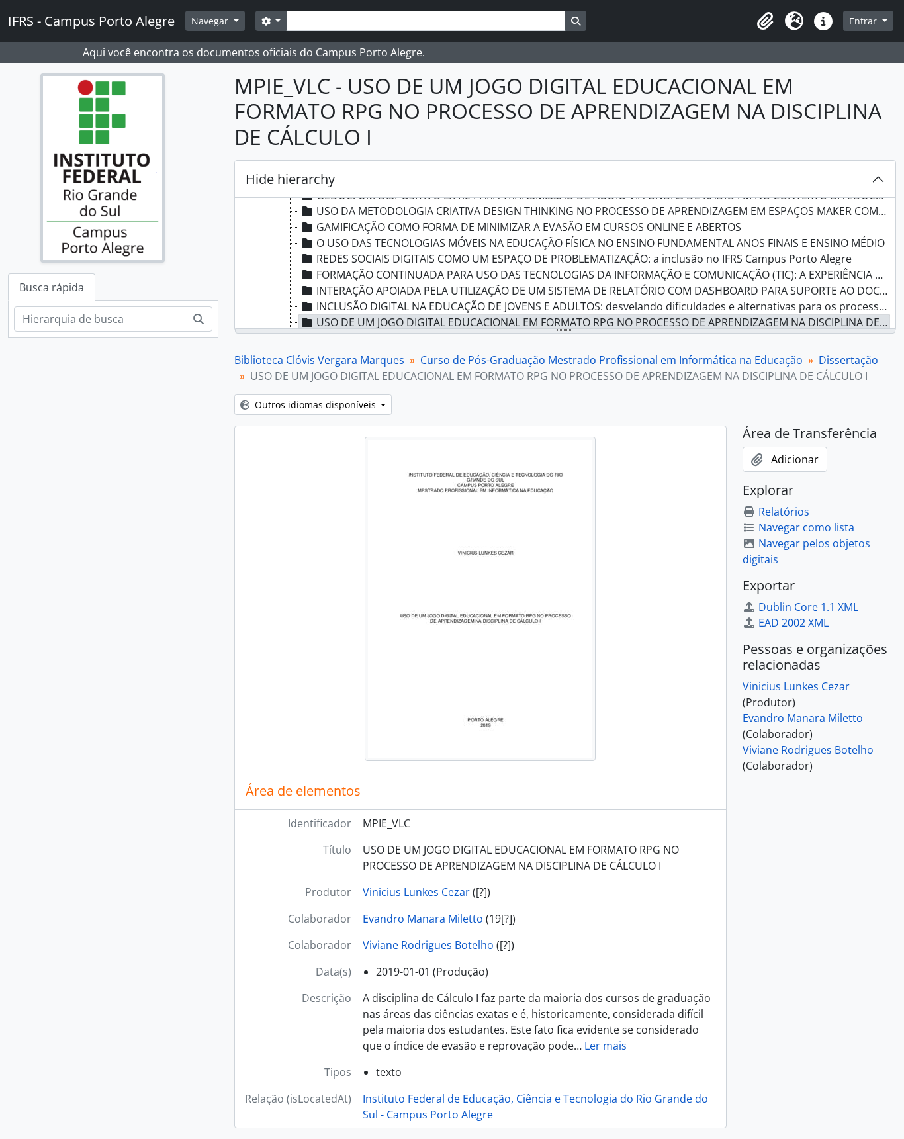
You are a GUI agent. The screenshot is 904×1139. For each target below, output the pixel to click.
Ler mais (605, 1045)
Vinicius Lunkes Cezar (416, 892)
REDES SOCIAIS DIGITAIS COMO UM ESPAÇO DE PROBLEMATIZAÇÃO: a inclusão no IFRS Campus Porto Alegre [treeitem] (584, 258)
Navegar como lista (806, 527)
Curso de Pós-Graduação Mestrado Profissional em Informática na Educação (611, 360)
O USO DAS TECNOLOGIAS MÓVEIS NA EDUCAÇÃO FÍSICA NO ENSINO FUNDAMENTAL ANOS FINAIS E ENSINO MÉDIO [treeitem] (600, 243)
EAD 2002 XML (793, 622)
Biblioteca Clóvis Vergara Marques (319, 360)
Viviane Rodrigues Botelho (428, 945)
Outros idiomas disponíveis (315, 404)
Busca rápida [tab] (51, 287)
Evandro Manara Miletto (423, 918)
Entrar (864, 21)
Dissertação (848, 360)
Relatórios (783, 511)
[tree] (565, 264)
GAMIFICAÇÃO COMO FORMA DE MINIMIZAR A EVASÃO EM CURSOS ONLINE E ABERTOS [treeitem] (528, 227)
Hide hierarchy (290, 179)
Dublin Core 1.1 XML (808, 607)
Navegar (211, 21)
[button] (765, 21)
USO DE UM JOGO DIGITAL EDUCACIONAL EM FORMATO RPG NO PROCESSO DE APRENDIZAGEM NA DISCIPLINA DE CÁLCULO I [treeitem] (603, 322)
